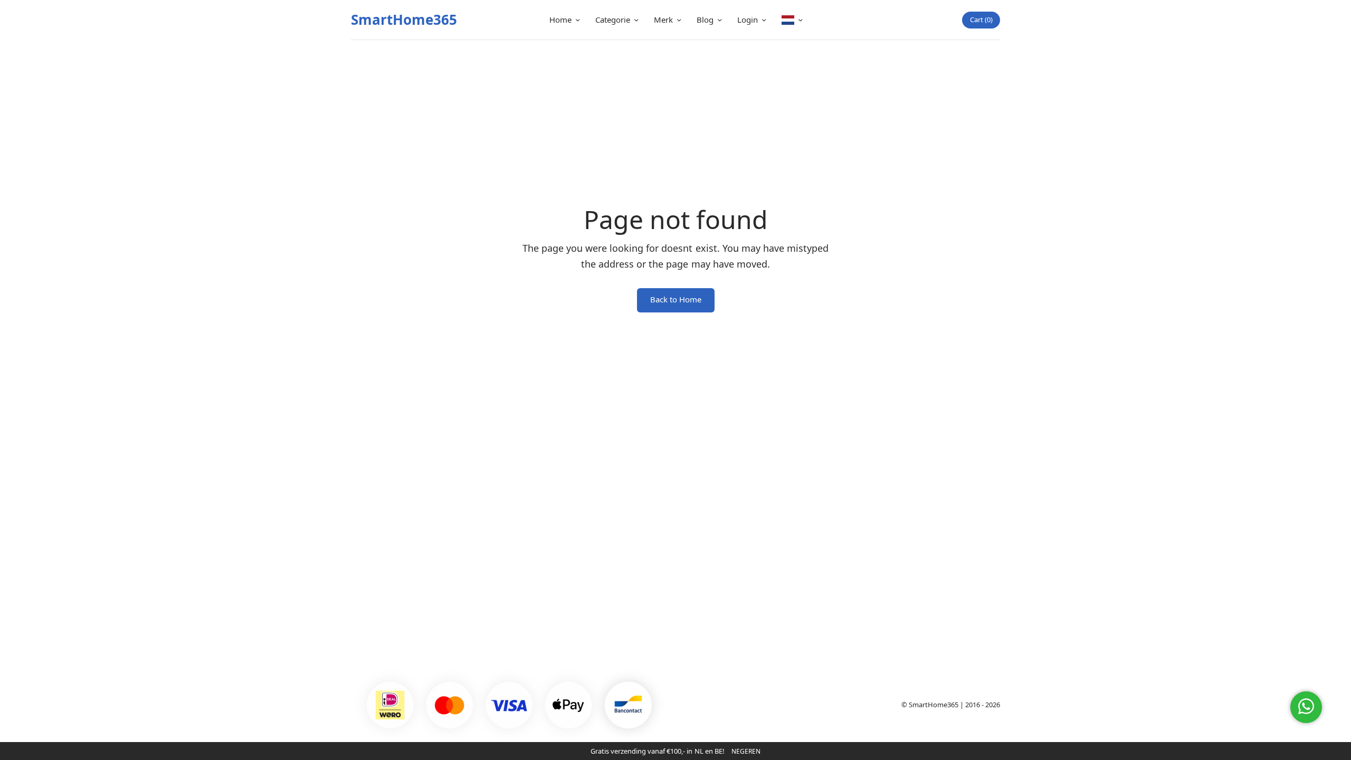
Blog (705, 19)
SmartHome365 (404, 19)
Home (560, 19)
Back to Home (675, 299)
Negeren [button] (745, 751)
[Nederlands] (792, 20)
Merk (663, 19)
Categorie (612, 19)
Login (747, 19)
